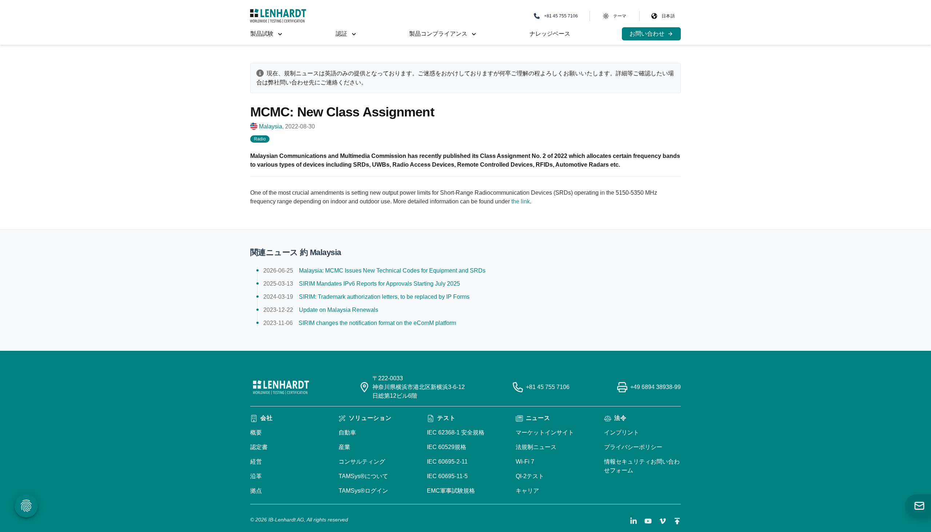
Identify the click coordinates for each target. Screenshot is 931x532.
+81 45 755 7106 (548, 387)
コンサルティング (362, 461)
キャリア (527, 491)
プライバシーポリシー (633, 447)
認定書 (259, 447)
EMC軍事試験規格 (451, 491)
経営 (256, 461)
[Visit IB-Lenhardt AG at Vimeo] (662, 521)
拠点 (256, 491)
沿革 (256, 476)
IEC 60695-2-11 (447, 461)
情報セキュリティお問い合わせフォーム (642, 465)
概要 (256, 432)
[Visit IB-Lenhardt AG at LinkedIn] (633, 521)
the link (520, 201)
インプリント (621, 432)
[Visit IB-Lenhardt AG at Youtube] (648, 521)
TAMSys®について (363, 476)
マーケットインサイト (545, 432)
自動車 (347, 432)
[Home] (278, 16)
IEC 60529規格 (446, 447)
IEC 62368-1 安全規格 (455, 432)
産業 (344, 447)
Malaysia (270, 126)
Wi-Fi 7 (525, 461)
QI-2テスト (530, 476)
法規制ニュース (536, 447)
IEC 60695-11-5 (447, 476)
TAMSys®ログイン (363, 491)
